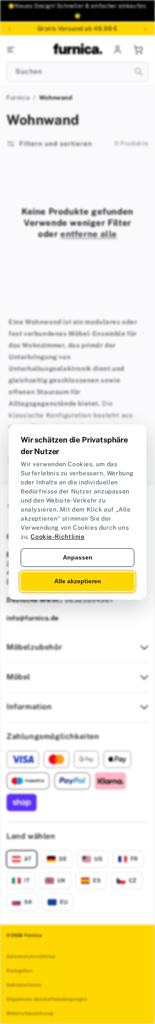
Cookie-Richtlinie (57, 536)
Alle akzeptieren (77, 581)
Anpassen (78, 557)
